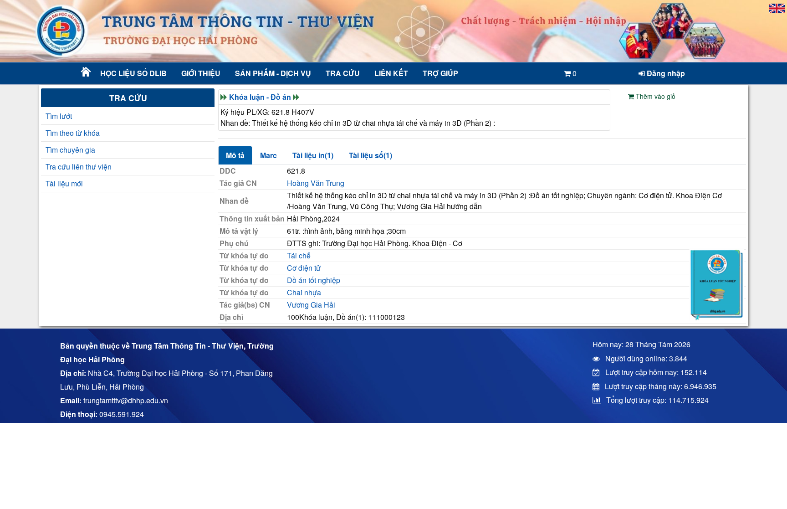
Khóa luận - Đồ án (260, 97)
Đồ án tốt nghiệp (313, 280)
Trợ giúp (440, 73)
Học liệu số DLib (133, 73)
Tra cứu (343, 73)
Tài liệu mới (64, 183)
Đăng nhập (665, 73)
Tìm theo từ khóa (73, 133)
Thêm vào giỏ (654, 96)
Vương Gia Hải (311, 304)
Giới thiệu (200, 73)
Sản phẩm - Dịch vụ (272, 73)
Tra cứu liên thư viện (79, 166)
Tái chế (299, 255)
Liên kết (391, 73)
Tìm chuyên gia (70, 149)
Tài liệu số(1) (370, 155)
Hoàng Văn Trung (315, 183)
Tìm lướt (59, 116)
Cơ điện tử (304, 267)
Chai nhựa (304, 292)
